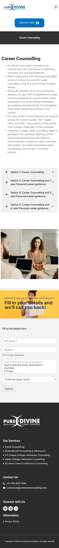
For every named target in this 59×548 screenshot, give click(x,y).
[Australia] (29, 367)
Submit (9, 388)
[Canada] (29, 370)
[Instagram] (16, 508)
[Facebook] (5, 508)
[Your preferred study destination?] (29, 361)
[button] (55, 7)
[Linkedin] (10, 508)
